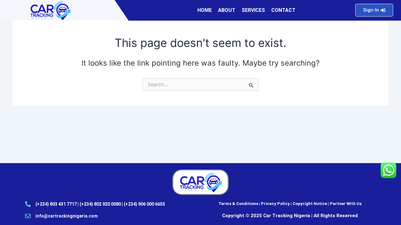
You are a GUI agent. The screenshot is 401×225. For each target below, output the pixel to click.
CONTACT (283, 10)
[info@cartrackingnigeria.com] (28, 216)
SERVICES (253, 10)
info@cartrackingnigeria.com (66, 215)
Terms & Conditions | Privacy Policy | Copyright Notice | (274, 203)
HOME (204, 10)
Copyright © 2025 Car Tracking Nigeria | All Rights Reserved (290, 215)
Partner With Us (346, 203)
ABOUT (226, 10)
